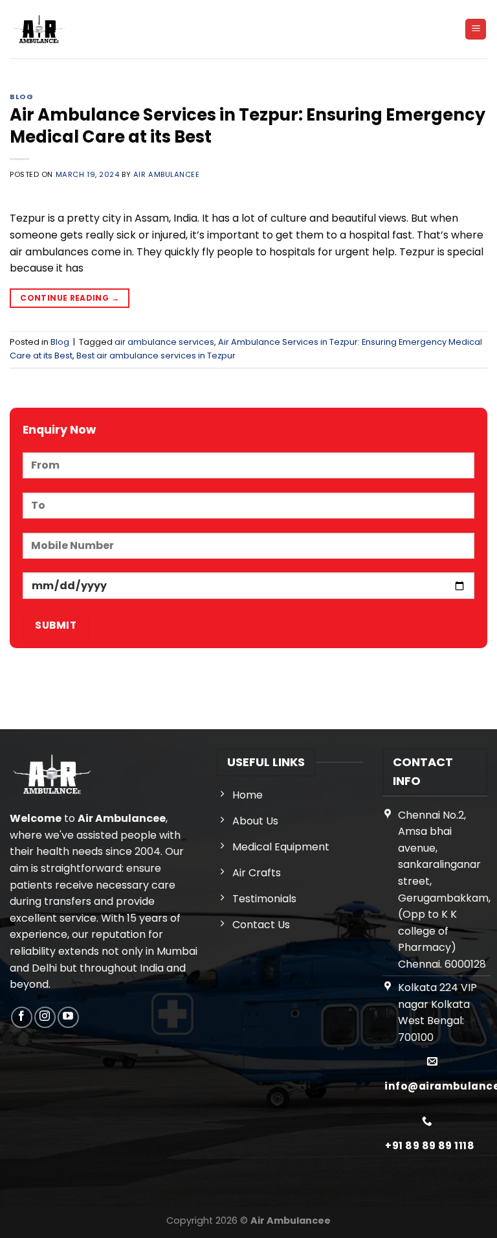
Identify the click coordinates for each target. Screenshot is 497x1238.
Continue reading (69, 297)
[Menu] (475, 29)
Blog (21, 96)
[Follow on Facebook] (21, 1017)
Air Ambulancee (166, 174)
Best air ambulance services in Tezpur (156, 355)
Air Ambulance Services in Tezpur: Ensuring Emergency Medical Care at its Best (247, 125)
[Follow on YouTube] (68, 1017)
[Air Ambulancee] (39, 29)
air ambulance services (164, 341)
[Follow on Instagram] (45, 1017)
